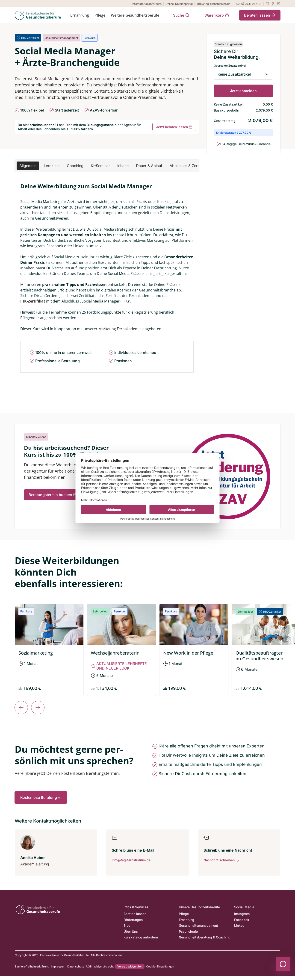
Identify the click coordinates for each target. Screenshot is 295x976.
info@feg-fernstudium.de (213, 4)
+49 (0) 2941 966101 (248, 4)
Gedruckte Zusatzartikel (230, 65)
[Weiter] (37, 707)
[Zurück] (21, 707)
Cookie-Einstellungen (160, 966)
